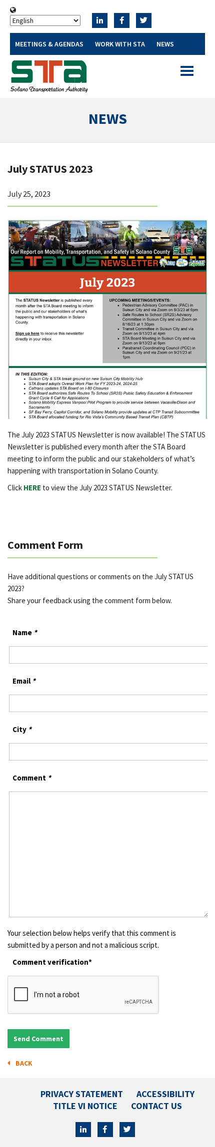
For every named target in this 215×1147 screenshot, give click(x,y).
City (22, 729)
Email (24, 681)
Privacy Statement (81, 1094)
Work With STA (120, 43)
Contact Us (156, 1106)
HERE (32, 487)
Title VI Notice (85, 1106)
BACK (22, 1063)
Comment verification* (52, 962)
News (165, 43)
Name (24, 632)
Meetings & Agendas (49, 43)
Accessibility (165, 1094)
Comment (31, 777)
